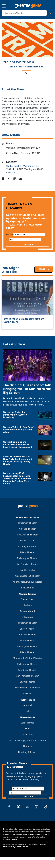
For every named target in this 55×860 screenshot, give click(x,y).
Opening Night (27, 611)
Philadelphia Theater (27, 558)
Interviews (27, 616)
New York (27, 705)
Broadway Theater (27, 522)
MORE (42, 269)
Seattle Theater (27, 570)
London (27, 711)
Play (26, 73)
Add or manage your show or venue (27, 740)
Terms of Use (22, 847)
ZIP (7, 239)
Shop (27, 728)
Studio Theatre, (18, 66)
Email (9, 234)
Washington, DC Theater (27, 575)
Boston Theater (27, 540)
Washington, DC (35, 66)
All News (27, 693)
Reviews (27, 605)
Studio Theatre (14, 165)
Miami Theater (27, 552)
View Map (11, 172)
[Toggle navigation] (1, 5)
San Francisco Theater (27, 564)
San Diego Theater (27, 669)
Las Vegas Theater (27, 546)
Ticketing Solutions (27, 752)
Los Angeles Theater (27, 534)
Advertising (27, 734)
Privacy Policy (9, 847)
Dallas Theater (27, 640)
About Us (27, 746)
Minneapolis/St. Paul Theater (27, 581)
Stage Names (27, 722)
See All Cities (27, 587)
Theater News (28, 599)
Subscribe (27, 244)
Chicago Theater (27, 528)
